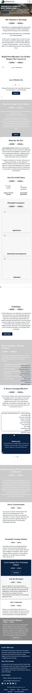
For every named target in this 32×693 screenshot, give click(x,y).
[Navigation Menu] (29, 1)
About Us (6, 689)
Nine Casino (7, 39)
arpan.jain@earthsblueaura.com (12, 680)
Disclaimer (10, 691)
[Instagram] (5, 684)
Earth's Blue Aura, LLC (20, 687)
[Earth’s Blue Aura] (8, 2)
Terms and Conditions (19, 691)
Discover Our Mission (5, 12)
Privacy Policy (25, 689)
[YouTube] (13, 684)
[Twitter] (8, 684)
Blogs (18, 689)
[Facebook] (2, 684)
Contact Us (12, 689)
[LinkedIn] (10, 684)
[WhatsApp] (16, 684)
